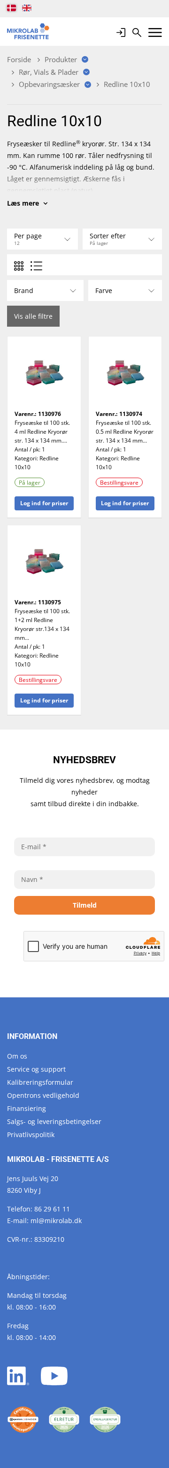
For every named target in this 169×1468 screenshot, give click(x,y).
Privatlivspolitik (30, 1134)
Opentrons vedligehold (43, 1095)
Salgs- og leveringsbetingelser (54, 1121)
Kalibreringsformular (40, 1082)
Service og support (36, 1069)
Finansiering (26, 1108)
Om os (17, 1056)
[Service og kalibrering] (23, 1420)
